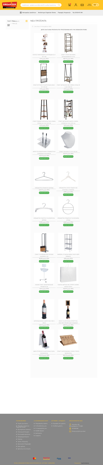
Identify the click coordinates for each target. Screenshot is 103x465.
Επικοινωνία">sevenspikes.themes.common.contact (82, 5)
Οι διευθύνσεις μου (41, 426)
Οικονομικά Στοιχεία (23, 432)
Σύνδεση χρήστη (57, 426)
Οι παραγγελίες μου (41, 428)
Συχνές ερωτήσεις (23, 423)
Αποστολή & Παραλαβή (24, 444)
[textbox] (39, 5)
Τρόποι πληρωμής (23, 441)
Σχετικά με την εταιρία (24, 448)
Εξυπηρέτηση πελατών (24, 429)
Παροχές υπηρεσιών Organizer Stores (22, 426)
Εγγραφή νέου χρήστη (59, 423)
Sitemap (20, 439)
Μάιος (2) (14, 23)
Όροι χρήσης (21, 446)
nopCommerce (85, 463)
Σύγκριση (38, 435)
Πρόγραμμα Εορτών (23, 436)
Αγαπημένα (38, 433)
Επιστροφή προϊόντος (24, 434)
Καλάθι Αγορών (39, 430)
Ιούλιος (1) (14, 21)
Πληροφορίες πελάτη (41, 423)
